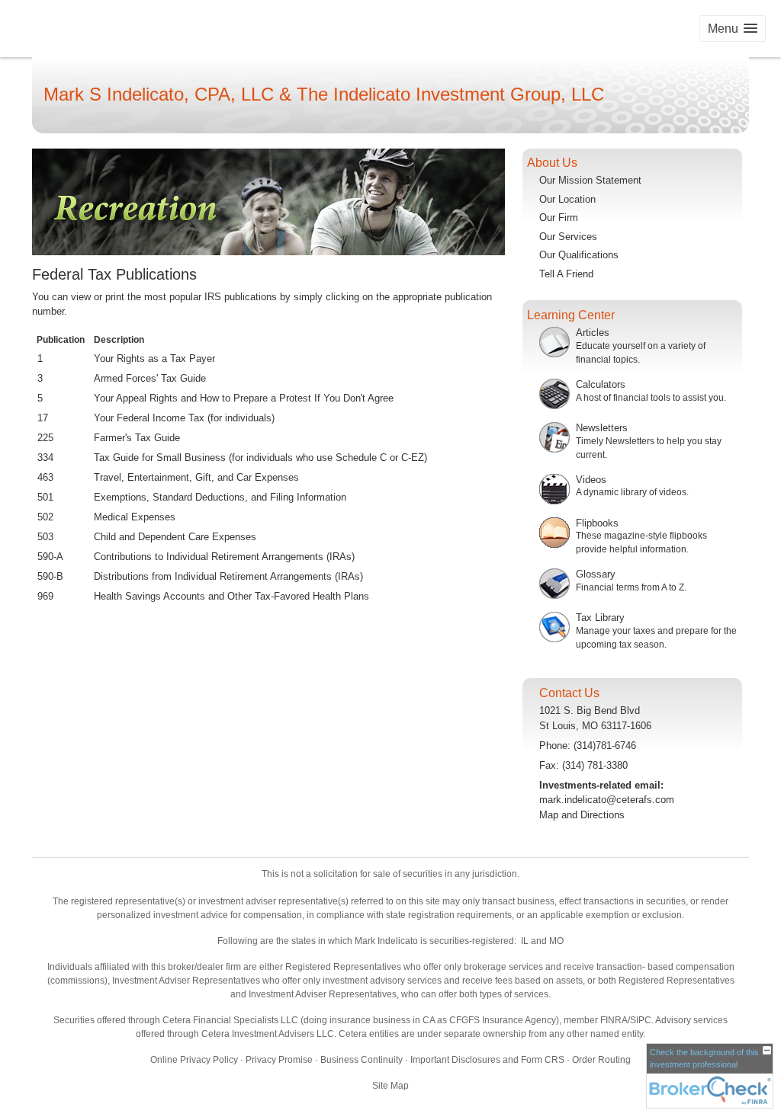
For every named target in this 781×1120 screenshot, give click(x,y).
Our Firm (558, 217)
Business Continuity (361, 1059)
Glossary (595, 574)
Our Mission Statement (590, 180)
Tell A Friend (566, 274)
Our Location (567, 199)
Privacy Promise (279, 1059)
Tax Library (600, 617)
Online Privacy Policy (194, 1059)
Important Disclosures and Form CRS (487, 1059)
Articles (592, 332)
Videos (591, 479)
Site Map (390, 1085)
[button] (732, 28)
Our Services (568, 236)
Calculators (600, 384)
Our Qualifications (579, 255)
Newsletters (602, 428)
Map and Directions (582, 815)
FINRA (614, 1020)
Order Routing (601, 1059)
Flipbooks (597, 523)
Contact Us (569, 692)
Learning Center (571, 315)
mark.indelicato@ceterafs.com (606, 799)
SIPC (640, 1020)
